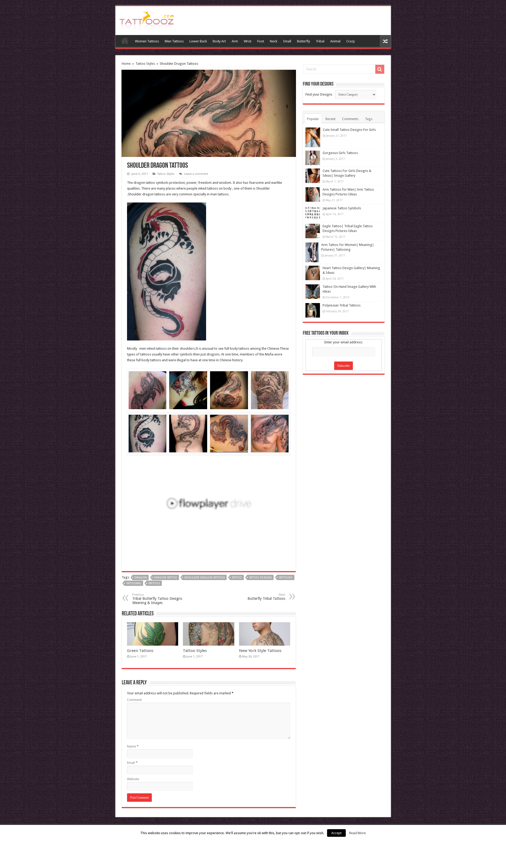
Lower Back (198, 41)
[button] (282, 468)
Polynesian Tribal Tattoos (342, 305)
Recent (330, 119)
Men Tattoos (174, 41)
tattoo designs (260, 577)
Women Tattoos (147, 41)
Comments (350, 119)
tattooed (286, 577)
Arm (235, 41)
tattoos (154, 583)
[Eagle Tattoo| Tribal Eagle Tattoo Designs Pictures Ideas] (312, 231)
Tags (368, 119)
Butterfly (303, 41)
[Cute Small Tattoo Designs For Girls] (312, 137)
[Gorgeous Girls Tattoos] (312, 158)
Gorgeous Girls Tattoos (340, 153)
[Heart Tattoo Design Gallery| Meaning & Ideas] (312, 273)
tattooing (133, 583)
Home (125, 40)
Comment (134, 700)
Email (132, 763)
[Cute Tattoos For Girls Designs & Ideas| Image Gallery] (312, 176)
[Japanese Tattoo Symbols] (312, 213)
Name (133, 746)
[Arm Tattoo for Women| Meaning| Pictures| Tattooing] (312, 252)
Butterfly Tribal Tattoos (266, 597)
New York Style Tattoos (260, 650)
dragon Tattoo (165, 577)
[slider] (197, 545)
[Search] (379, 69)
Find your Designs (318, 94)
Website (133, 779)
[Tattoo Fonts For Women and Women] (146, 19)
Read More (357, 833)
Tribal (320, 41)
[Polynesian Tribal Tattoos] (312, 310)
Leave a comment (196, 174)
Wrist (247, 41)
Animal (335, 41)
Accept (336, 833)
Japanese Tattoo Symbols (342, 208)
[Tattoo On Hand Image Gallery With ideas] (312, 291)
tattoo (237, 577)
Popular (313, 119)
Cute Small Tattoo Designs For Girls (349, 130)
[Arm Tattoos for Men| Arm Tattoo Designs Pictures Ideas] (312, 194)
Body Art (219, 41)
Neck (273, 41)
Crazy (350, 41)
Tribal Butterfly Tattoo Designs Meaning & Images (157, 599)
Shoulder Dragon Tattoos (204, 577)
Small (287, 41)
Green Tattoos (140, 650)
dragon (140, 577)
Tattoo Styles (145, 64)
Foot (260, 41)
